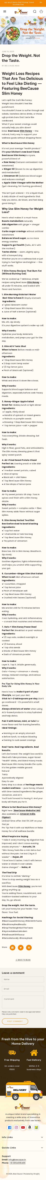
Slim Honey (26, 131)
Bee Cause (17, 1174)
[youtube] (23, 1127)
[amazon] (29, 1127)
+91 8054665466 (17, 1163)
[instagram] (16, 1127)
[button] (5, 11)
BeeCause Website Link (27, 810)
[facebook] (10, 1127)
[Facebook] (12, 947)
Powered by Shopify (32, 1174)
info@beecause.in (17, 1159)
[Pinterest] (29, 947)
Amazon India (27, 814)
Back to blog (24, 960)
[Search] (34, 11)
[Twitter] (21, 947)
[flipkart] (36, 1127)
